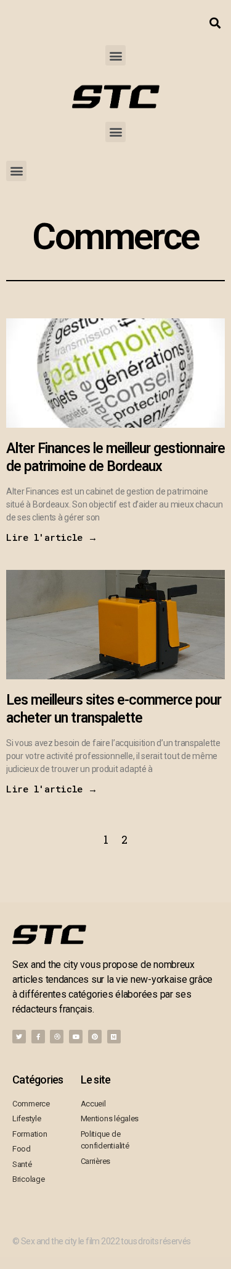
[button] (115, 55)
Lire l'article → (51, 537)
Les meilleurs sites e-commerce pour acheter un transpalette (114, 709)
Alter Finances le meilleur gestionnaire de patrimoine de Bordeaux (115, 457)
